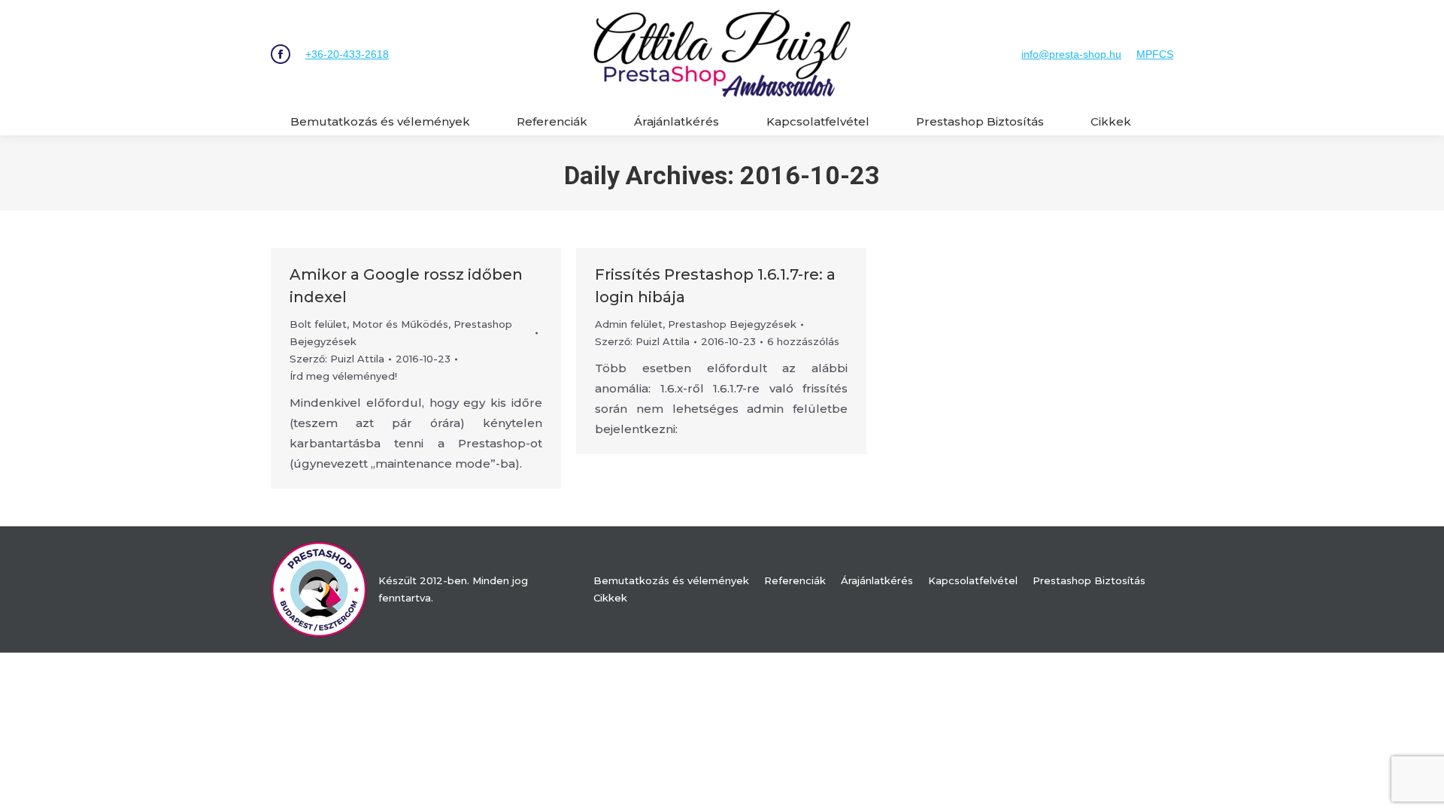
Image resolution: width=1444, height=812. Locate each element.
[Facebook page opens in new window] (280, 54)
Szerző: (337, 359)
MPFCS (1154, 54)
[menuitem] (380, 121)
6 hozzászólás (803, 341)
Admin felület (629, 324)
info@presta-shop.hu (1071, 54)
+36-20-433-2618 (347, 54)
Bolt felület (318, 324)
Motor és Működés (400, 324)
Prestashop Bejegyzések (732, 324)
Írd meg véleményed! (343, 376)
